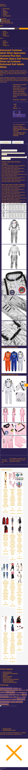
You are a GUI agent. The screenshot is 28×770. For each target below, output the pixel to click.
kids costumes (4, 694)
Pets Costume (6, 677)
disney (20, 690)
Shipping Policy (7, 728)
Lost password (7, 15)
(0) (5, 510)
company (15, 688)
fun (27, 690)
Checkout (5, 13)
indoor (16, 692)
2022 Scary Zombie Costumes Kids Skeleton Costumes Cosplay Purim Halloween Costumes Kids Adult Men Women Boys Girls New (27, 83)
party (14, 697)
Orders (5, 14)
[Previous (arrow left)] (0, 769)
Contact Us (6, 35)
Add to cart (19, 115)
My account (6, 8)
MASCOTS (12, 695)
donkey (24, 690)
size (15, 106)
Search (17, 28)
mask (17, 694)
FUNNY (2, 692)
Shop (4, 34)
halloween (19, 132)
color (15, 104)
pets (18, 697)
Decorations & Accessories (10, 673)
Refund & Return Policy (9, 730)
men (20, 694)
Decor (19, 688)
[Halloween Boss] (5, 20)
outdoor (11, 697)
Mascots (5, 675)
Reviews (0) (18, 142)
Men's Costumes (18, 127)
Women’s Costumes (10, 77)
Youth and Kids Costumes (10, 682)
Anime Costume (7, 672)
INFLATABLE (21, 692)
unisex (20, 697)
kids (26, 692)
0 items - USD (6, 22)
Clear (19, 108)
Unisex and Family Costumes (19, 128)
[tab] (6, 142)
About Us (5, 33)
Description (6, 142)
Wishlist (5, 11)
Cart (4, 10)
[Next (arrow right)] (2, 769)
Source (15, 108)
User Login (3, 18)
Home (4, 31)
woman (14, 699)
